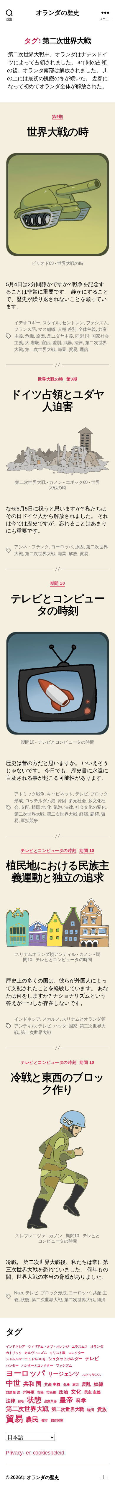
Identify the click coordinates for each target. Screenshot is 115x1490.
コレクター (76, 1352)
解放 (73, 553)
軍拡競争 (29, 820)
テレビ (81, 793)
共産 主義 (52, 1384)
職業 (62, 349)
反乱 (86, 1384)
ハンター (12, 1365)
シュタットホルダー (65, 1359)
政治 (63, 1391)
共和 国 (32, 1384)
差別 (56, 342)
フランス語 (25, 329)
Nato (18, 1292)
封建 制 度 (13, 1392)
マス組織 (46, 329)
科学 (81, 1401)
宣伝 (46, 342)
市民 (40, 1392)
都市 (44, 1420)
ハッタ (59, 1025)
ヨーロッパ (62, 546)
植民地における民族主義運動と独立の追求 (57, 871)
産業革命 (50, 1401)
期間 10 (57, 583)
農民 (32, 1419)
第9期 (57, 116)
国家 (73, 1025)
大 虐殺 (32, 342)
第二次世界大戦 (40, 349)
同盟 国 (82, 336)
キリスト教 (57, 1352)
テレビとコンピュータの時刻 (58, 604)
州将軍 (28, 1392)
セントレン (73, 322)
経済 (83, 813)
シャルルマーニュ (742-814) (25, 1359)
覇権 (94, 813)
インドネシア (27, 1019)
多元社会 (77, 800)
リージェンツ (63, 1374)
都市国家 (57, 1420)
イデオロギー (27, 322)
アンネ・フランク (31, 546)
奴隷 (98, 1384)
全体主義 (87, 329)
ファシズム (97, 322)
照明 (21, 1401)
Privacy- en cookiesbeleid (35, 1453)
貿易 (73, 349)
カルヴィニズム (35, 1352)
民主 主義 (92, 1392)
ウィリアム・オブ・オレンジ (48, 1346)
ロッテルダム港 (40, 800)
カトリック (14, 1352)
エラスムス (80, 1346)
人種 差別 (67, 329)
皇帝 (66, 1400)
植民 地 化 (41, 807)
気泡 (57, 807)
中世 (13, 1383)
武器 (67, 342)
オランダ (97, 1346)
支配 (25, 807)
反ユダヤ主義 (60, 336)
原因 (40, 336)
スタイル (51, 322)
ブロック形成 (53, 1292)
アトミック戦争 (29, 793)
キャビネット (60, 793)
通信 (84, 349)
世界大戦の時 (57, 132)
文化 (76, 1392)
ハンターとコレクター (37, 1365)
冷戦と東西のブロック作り (57, 1083)
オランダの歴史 (57, 12)
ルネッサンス (91, 1374)
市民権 (51, 1392)
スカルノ (51, 1019)
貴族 (101, 1409)
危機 (29, 336)
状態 (25, 1299)
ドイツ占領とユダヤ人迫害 (57, 400)
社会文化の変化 (90, 807)
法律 (78, 342)
